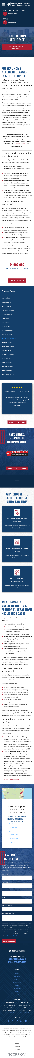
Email (3, 897)
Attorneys (17, 979)
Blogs (17, 991)
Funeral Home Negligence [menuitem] (9, 338)
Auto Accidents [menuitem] (6, 298)
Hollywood (12, 842)
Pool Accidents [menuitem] (6, 358)
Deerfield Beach (13, 835)
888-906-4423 (17, 959)
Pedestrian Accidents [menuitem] (8, 354)
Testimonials (17, 988)
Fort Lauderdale (13, 838)
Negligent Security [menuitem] (7, 350)
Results (17, 985)
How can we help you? (8, 913)
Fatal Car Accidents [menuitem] (7, 334)
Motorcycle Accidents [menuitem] (8, 346)
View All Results (17, 280)
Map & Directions (10, 1013)
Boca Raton (12, 824)
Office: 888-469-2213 (17, 962)
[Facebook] (8, 1021)
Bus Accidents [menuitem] (6, 326)
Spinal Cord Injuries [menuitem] (7, 370)
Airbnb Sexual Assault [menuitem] (8, 374)
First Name (5, 874)
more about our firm (17, 468)
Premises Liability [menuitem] (7, 362)
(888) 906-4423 (9, 144)
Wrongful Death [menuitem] (6, 302)
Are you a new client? (8, 905)
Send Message (9, 941)
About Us (17, 976)
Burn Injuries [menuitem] (5, 322)
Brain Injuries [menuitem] (5, 318)
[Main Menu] (3, 4)
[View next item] (18, 275)
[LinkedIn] (21, 1021)
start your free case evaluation (17, 47)
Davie (10, 831)
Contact (17, 994)
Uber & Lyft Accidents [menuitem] (8, 310)
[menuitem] (17, 1043)
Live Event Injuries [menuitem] (7, 342)
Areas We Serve (17, 982)
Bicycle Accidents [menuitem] (7, 314)
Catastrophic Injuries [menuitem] (7, 330)
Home (17, 973)
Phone (3, 890)
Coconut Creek (13, 827)
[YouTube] (26, 1021)
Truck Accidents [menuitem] (6, 306)
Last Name (5, 882)
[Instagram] (17, 1021)
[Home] (18, 4)
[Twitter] (13, 1021)
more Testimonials (17, 422)
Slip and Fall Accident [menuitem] (7, 366)
